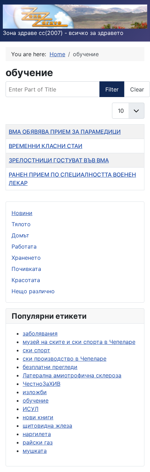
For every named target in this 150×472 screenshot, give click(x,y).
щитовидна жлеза (47, 425)
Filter (112, 89)
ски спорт (36, 350)
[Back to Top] (137, 459)
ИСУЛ (30, 408)
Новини (22, 212)
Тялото (21, 224)
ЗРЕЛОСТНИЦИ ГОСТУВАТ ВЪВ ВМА (59, 160)
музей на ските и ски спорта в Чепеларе (79, 341)
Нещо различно (33, 291)
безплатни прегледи (50, 366)
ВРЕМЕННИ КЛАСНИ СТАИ (45, 145)
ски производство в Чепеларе (64, 358)
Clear (137, 89)
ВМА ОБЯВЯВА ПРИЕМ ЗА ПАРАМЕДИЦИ (65, 131)
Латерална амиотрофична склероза (72, 375)
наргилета (37, 433)
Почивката (26, 268)
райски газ (38, 442)
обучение (35, 400)
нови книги (38, 417)
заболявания (40, 333)
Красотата (26, 279)
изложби (35, 392)
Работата (24, 246)
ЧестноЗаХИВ (41, 383)
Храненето (26, 257)
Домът (20, 235)
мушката (35, 450)
